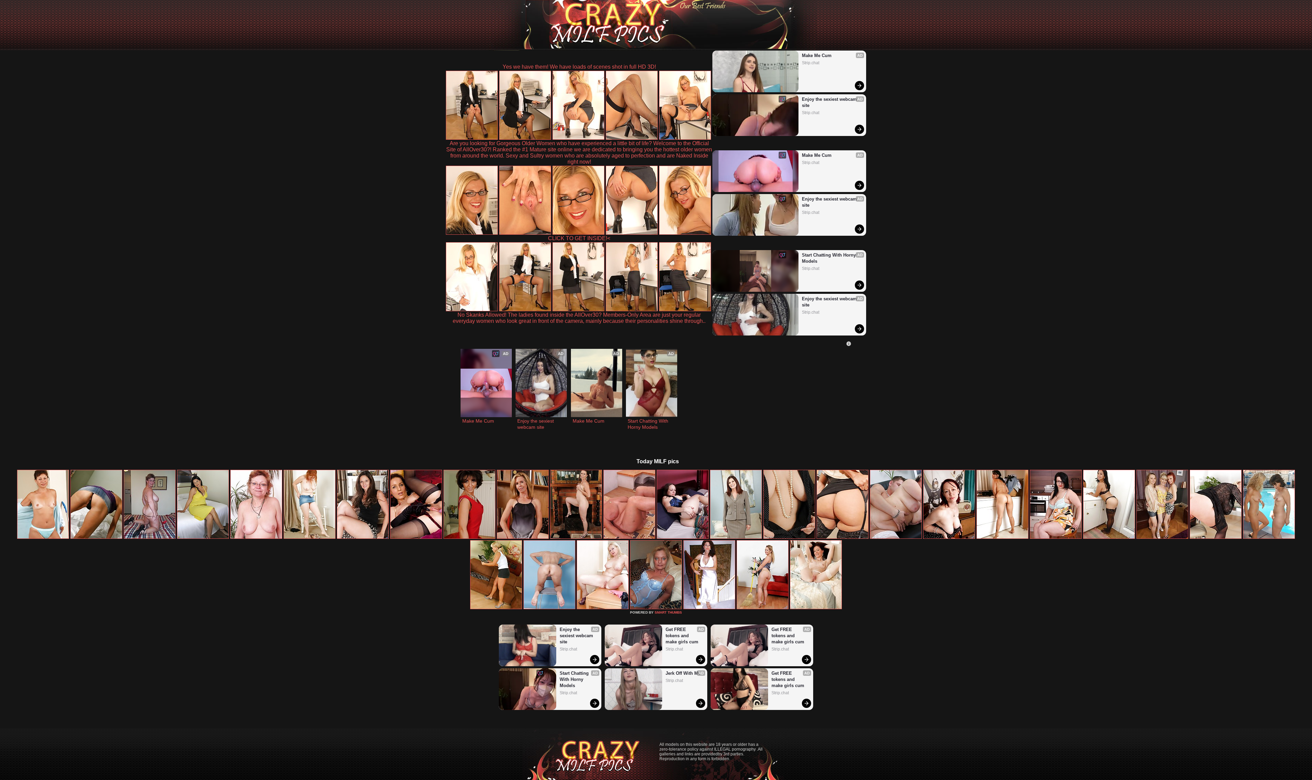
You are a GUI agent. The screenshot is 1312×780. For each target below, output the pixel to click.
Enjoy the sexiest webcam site (830, 102)
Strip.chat (810, 62)
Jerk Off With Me (683, 673)
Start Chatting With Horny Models (829, 258)
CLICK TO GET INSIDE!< (579, 238)
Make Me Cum (817, 55)
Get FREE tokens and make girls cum (682, 635)
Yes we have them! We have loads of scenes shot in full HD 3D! (579, 67)
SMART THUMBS (668, 612)
